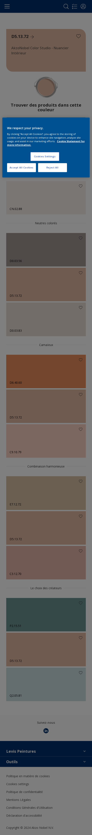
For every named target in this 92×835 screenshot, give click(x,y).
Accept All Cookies (21, 167)
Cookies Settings (45, 156)
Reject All (52, 167)
